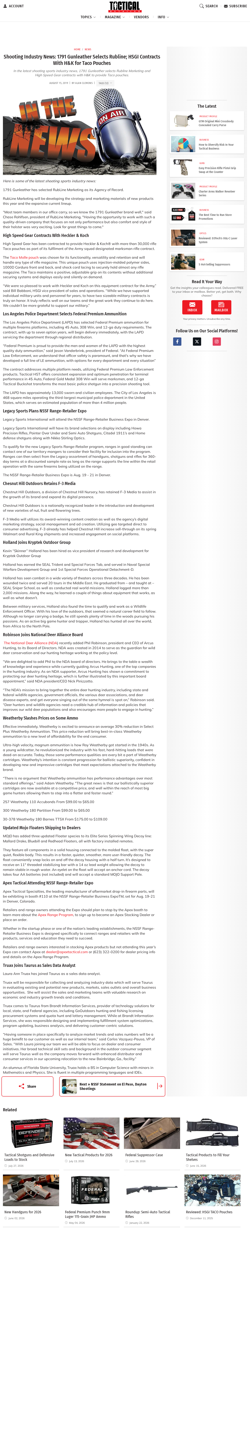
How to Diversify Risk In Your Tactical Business (216, 146)
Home (77, 49)
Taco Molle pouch (24, 257)
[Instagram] (217, 341)
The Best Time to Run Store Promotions (215, 216)
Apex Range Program (55, 915)
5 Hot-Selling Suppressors (214, 264)
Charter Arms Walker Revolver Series (217, 193)
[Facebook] (177, 341)
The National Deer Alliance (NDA (30, 643)
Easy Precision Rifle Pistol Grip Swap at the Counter (217, 170)
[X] (197, 341)
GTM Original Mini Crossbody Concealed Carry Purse (216, 123)
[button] (88, 16)
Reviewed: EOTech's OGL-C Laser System (218, 240)
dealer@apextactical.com (67, 952)
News (88, 49)
